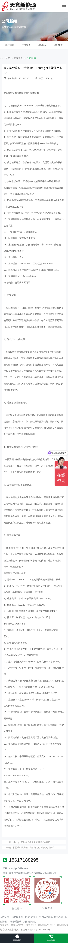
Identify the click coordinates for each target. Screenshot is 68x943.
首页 (7, 58)
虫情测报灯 (17, 917)
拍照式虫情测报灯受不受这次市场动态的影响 (33, 847)
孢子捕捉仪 (16, 921)
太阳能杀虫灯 (31, 917)
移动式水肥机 (46, 917)
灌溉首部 (58, 917)
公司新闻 (31, 58)
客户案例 (9, 45)
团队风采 (42, 45)
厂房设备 (26, 45)
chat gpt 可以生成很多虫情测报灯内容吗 (31, 842)
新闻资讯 (18, 58)
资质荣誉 (58, 45)
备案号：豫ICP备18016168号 (35, 929)
